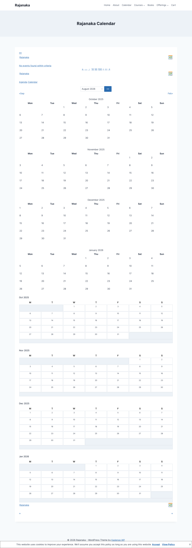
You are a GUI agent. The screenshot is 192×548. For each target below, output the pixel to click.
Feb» (170, 93)
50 (96, 69)
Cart (173, 5)
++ (106, 69)
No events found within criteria (35, 65)
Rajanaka (24, 57)
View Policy (168, 544)
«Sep (21, 93)
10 (92, 69)
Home (107, 5)
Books (151, 5)
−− (86, 69)
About (116, 5)
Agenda (23, 82)
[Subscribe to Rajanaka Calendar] (170, 57)
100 (100, 69)
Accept (156, 544)
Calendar (126, 5)
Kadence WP (118, 540)
